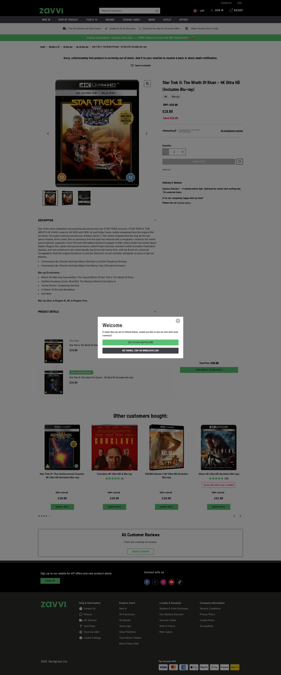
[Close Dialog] (178, 321)
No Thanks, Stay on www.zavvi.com (140, 350)
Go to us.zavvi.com (140, 342)
